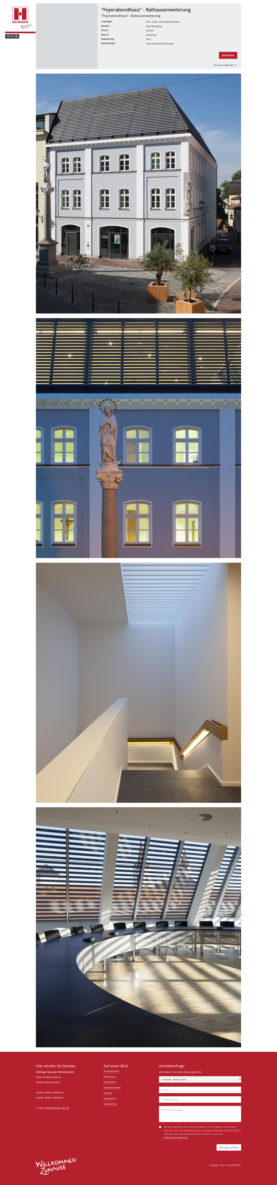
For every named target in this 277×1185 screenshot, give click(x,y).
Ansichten (228, 55)
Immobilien (110, 1082)
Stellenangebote (112, 1087)
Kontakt (108, 1093)
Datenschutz (110, 1103)
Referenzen (110, 1076)
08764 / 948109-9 (54, 1097)
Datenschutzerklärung (176, 1137)
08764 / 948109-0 (54, 1092)
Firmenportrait (111, 1071)
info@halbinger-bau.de (56, 1107)
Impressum (110, 1098)
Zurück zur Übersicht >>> (225, 65)
